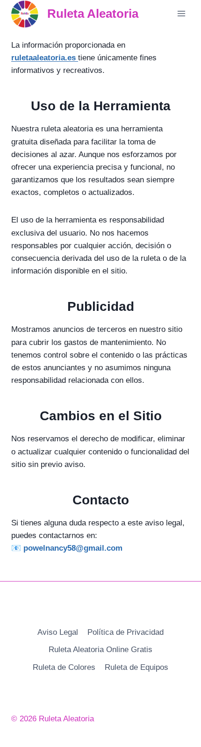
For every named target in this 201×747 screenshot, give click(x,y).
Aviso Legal (57, 632)
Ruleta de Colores (64, 667)
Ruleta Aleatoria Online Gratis (100, 649)
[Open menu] (181, 14)
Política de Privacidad (125, 632)
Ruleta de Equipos (136, 667)
